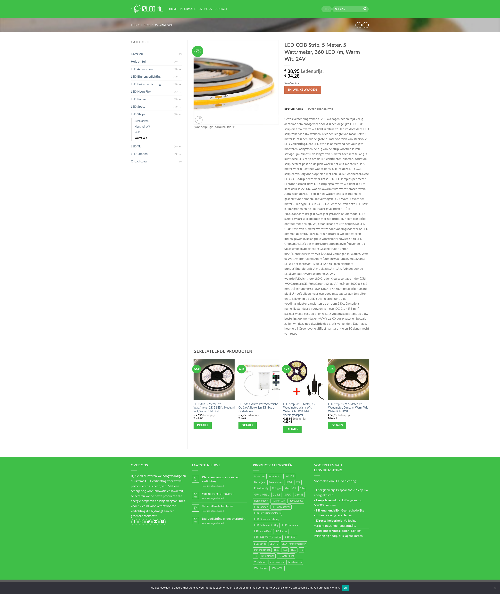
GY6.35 (299, 495)
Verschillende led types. (218, 506)
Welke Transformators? (218, 493)
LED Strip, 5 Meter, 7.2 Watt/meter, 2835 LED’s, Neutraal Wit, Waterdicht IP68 (214, 408)
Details (202, 425)
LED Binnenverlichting (146, 76)
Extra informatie (320, 109)
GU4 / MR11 (261, 495)
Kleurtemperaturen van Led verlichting (220, 479)
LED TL (136, 146)
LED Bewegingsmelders (267, 513)
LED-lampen (139, 153)
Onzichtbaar (139, 161)
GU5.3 (276, 495)
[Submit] (365, 9)
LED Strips (140, 25)
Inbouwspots (296, 501)
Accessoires (141, 121)
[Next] (369, 400)
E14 (289, 482)
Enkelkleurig (261, 488)
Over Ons (205, 9)
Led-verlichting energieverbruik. (223, 518)
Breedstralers (276, 482)
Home (173, 9)
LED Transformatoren (294, 544)
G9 (294, 488)
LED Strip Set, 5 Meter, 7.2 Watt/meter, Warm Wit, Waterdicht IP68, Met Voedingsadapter (299, 410)
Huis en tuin (139, 61)
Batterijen (259, 482)
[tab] (293, 109)
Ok (345, 587)
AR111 (290, 476)
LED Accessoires (142, 69)
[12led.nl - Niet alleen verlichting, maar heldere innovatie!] (147, 9)
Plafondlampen (262, 550)
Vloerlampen (277, 562)
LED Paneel (138, 99)
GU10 (287, 495)
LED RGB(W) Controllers (267, 537)
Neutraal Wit (142, 126)
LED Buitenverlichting (146, 84)
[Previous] (194, 400)
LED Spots (138, 106)
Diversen (137, 54)
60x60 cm (259, 476)
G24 (302, 488)
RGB (137, 132)
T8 (255, 556)
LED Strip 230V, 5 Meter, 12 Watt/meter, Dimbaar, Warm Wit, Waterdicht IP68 (348, 408)
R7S (276, 550)
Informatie (188, 9)
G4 (287, 488)
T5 (301, 550)
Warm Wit (164, 25)
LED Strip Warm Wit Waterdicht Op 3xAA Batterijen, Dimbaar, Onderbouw (258, 408)
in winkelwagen (302, 89)
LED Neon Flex (141, 91)
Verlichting (260, 562)
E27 (298, 482)
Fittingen (276, 488)
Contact (221, 9)
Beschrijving (293, 109)
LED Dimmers (290, 525)
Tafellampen (267, 556)
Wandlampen (295, 562)
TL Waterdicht (286, 556)
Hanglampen (261, 501)
